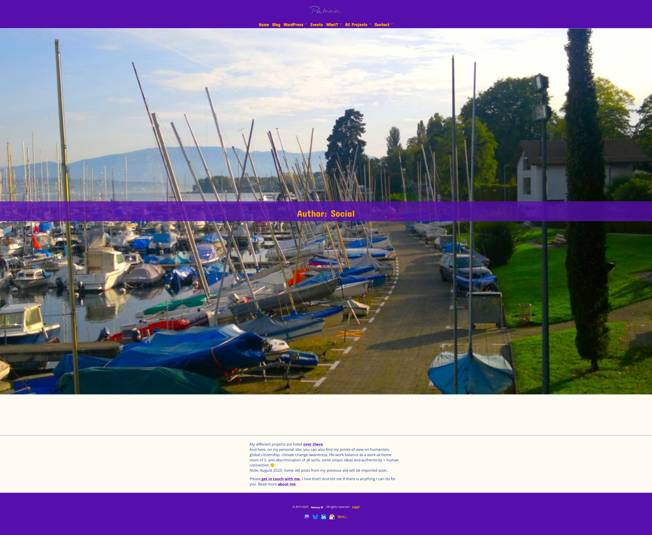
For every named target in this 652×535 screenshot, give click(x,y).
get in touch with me (280, 478)
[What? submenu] (340, 23)
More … (343, 516)
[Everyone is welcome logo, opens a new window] (331, 519)
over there (313, 444)
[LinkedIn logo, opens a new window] (323, 519)
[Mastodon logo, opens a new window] (306, 519)
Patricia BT (317, 507)
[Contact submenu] (392, 23)
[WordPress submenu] (305, 23)
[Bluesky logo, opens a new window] (315, 519)
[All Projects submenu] (370, 23)
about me (287, 483)
